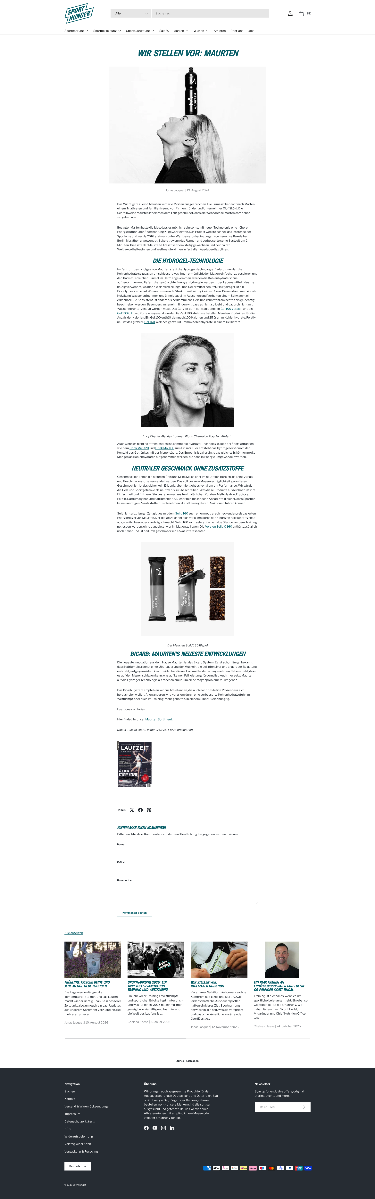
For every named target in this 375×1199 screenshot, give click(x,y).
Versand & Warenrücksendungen (87, 1106)
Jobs (251, 31)
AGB (67, 1129)
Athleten (220, 31)
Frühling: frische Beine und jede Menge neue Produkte (87, 984)
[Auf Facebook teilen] (140, 810)
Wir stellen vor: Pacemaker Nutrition (207, 984)
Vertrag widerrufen (77, 1144)
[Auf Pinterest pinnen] (149, 810)
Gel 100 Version (231, 309)
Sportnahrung (74, 31)
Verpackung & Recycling (81, 1151)
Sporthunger (79, 1184)
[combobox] (190, 13)
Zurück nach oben (187, 1060)
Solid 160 (182, 513)
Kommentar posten (134, 912)
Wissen (199, 31)
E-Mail (121, 862)
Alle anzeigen (73, 933)
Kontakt (69, 1099)
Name (120, 844)
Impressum (72, 1114)
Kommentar (124, 880)
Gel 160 (149, 322)
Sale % (164, 31)
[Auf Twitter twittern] (132, 810)
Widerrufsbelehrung (78, 1136)
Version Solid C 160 (218, 526)
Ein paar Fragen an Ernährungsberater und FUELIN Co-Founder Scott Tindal (279, 986)
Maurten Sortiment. (159, 719)
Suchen (69, 1091)
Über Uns (236, 31)
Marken (178, 31)
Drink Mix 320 (139, 448)
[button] (301, 13)
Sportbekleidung (105, 31)
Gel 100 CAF (125, 313)
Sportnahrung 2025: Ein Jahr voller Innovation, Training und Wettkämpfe (148, 986)
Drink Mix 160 (164, 448)
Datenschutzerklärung (79, 1121)
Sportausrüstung (138, 31)
